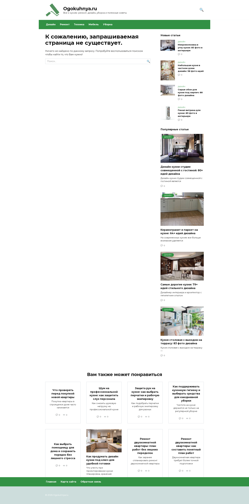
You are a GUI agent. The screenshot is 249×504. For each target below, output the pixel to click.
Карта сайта (68, 481)
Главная (51, 481)
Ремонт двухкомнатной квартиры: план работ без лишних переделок (145, 446)
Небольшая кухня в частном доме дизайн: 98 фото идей (191, 68)
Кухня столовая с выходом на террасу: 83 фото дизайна (181, 341)
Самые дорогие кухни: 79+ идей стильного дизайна (179, 286)
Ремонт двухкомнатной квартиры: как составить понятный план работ (186, 446)
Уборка (107, 24)
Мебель (94, 24)
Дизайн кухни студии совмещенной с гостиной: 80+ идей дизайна (182, 170)
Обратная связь (91, 481)
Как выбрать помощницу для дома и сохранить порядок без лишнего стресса (63, 451)
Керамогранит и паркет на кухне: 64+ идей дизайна (179, 231)
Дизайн (51, 24)
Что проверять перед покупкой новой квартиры (62, 393)
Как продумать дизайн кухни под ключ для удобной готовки (102, 460)
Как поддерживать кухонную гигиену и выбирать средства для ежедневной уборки (186, 393)
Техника (79, 24)
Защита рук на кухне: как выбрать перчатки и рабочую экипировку (145, 393)
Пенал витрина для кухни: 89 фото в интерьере (189, 113)
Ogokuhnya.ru (80, 8)
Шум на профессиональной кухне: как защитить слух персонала (104, 393)
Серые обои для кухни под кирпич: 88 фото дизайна (190, 92)
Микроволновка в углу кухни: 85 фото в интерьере (190, 47)
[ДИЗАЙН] (182, 161)
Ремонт (65, 24)
